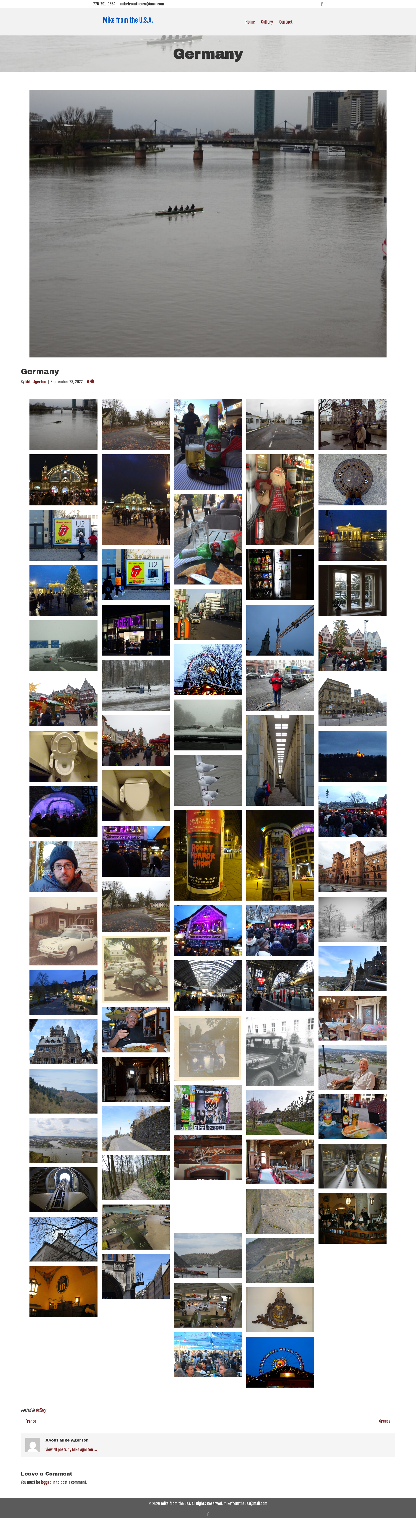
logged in (48, 1482)
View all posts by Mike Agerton (72, 1449)
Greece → (387, 1421)
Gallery (267, 22)
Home (250, 22)
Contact (286, 22)
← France (28, 1421)
